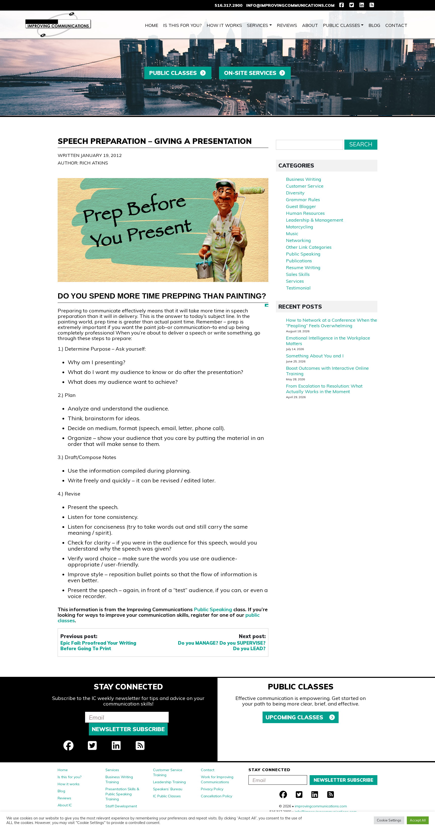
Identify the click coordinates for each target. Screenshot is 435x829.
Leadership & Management (314, 220)
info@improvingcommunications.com (290, 5)
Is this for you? (182, 25)
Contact (396, 25)
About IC (65, 805)
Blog (374, 25)
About (310, 25)
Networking (298, 240)
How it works (224, 25)
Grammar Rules (303, 199)
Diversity (295, 193)
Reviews (287, 25)
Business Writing (303, 179)
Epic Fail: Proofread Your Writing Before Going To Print (98, 645)
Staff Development (121, 806)
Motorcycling (299, 227)
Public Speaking (213, 609)
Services (257, 25)
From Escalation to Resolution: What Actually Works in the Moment (324, 388)
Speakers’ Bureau (167, 789)
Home (151, 25)
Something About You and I (315, 356)
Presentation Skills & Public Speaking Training (122, 794)
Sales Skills (298, 274)
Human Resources (305, 213)
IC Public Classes (167, 796)
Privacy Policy (212, 789)
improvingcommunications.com (321, 806)
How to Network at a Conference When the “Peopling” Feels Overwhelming (331, 322)
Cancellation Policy (216, 796)
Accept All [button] (418, 820)
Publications (299, 261)
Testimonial (298, 288)
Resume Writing (303, 267)
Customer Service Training (167, 772)
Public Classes (341, 25)
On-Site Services (250, 72)
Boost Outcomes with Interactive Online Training (327, 371)
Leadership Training (169, 782)
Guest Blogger (301, 206)
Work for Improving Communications (217, 779)
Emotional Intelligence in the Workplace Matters (328, 340)
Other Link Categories (309, 247)
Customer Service (304, 186)
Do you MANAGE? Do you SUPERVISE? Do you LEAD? (222, 645)
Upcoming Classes (295, 717)
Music (292, 233)
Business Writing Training (119, 779)
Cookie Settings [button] (389, 820)
